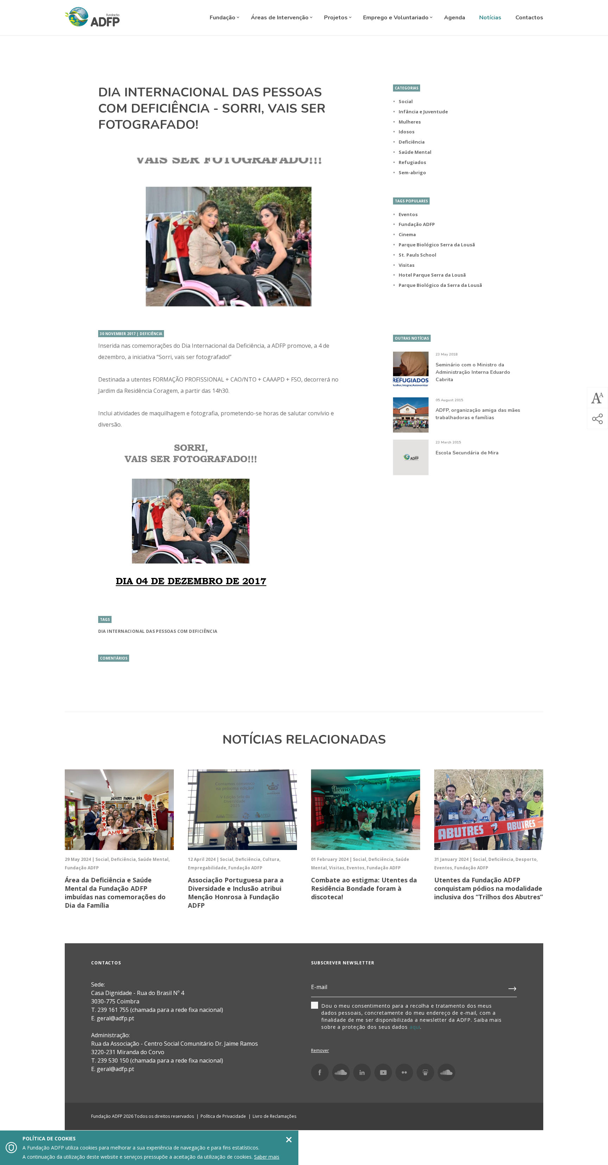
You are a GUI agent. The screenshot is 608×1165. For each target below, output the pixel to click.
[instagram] (341, 1072)
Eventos (408, 214)
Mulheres (410, 122)
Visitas (406, 265)
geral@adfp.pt (115, 1069)
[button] (597, 397)
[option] (224, 237)
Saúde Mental (415, 152)
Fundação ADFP (417, 224)
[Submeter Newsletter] (513, 987)
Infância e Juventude (423, 111)
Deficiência (412, 142)
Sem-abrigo (412, 172)
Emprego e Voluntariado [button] (396, 17)
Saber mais (266, 1156)
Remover (320, 1050)
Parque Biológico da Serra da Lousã (440, 285)
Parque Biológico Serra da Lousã (437, 244)
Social (406, 101)
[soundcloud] (446, 1072)
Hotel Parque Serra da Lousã (432, 275)
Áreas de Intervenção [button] (280, 17)
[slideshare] (425, 1072)
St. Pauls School (417, 255)
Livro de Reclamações (274, 1116)
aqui (415, 1027)
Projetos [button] (336, 17)
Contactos (529, 17)
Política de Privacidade (223, 1116)
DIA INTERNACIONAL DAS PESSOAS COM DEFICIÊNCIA (157, 631)
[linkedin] (362, 1072)
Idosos (406, 131)
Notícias (490, 17)
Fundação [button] (223, 17)
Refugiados (412, 162)
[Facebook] (320, 1072)
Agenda (454, 17)
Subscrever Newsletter (342, 963)
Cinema (407, 234)
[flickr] (404, 1072)
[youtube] (383, 1072)
